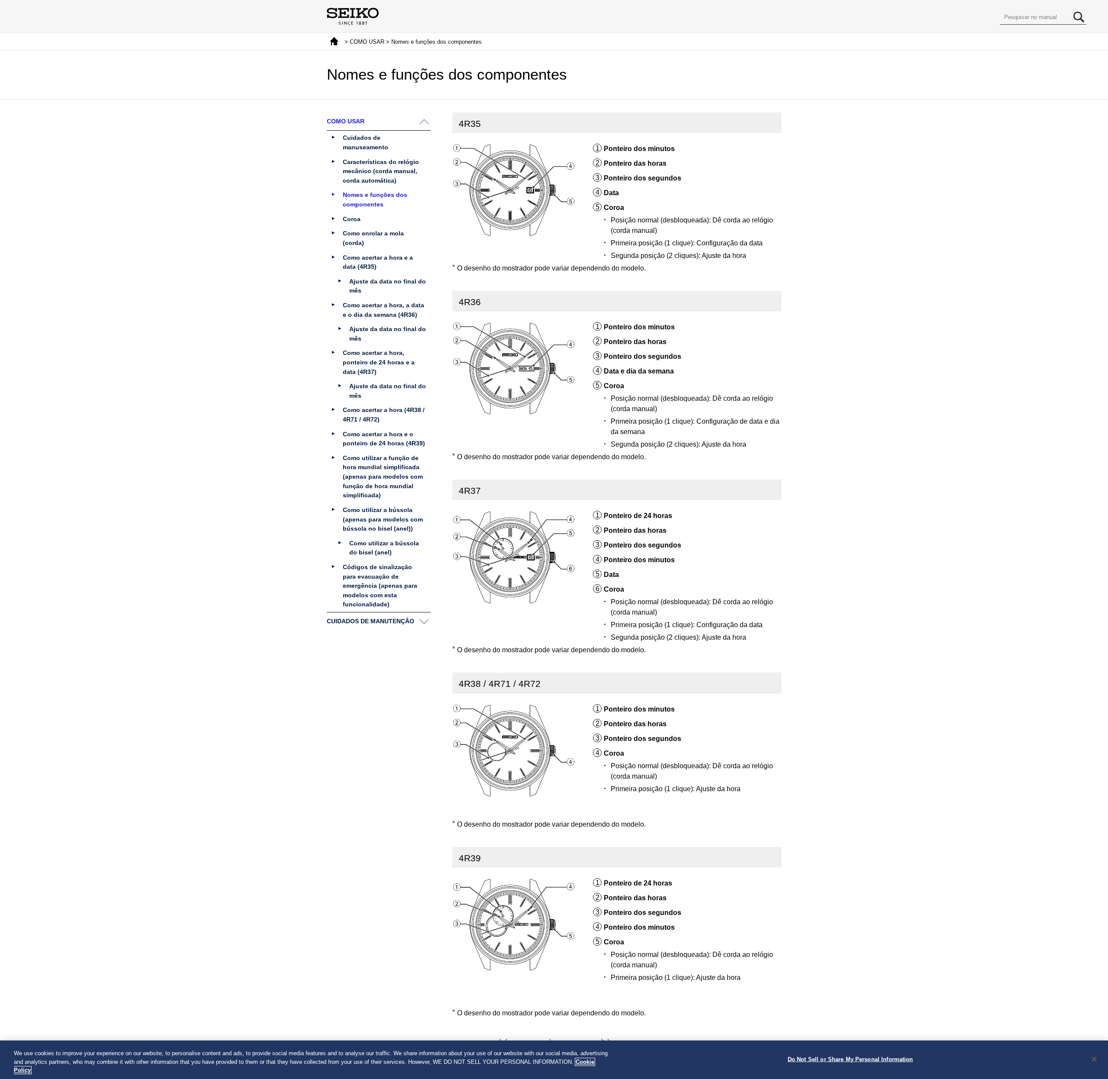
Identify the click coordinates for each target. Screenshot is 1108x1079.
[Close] (1094, 1059)
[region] (554, 1059)
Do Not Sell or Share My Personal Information (850, 1059)
